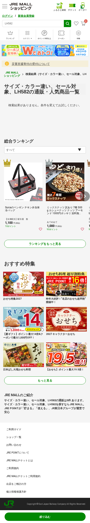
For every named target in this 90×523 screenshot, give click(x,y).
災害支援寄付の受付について (31, 64)
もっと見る (45, 380)
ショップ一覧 (13, 437)
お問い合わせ (13, 444)
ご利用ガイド (13, 429)
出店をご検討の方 (16, 483)
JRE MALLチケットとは (19, 460)
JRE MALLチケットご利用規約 (23, 476)
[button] (85, 196)
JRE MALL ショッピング (12, 74)
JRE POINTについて (17, 452)
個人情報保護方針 (16, 491)
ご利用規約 (12, 468)
